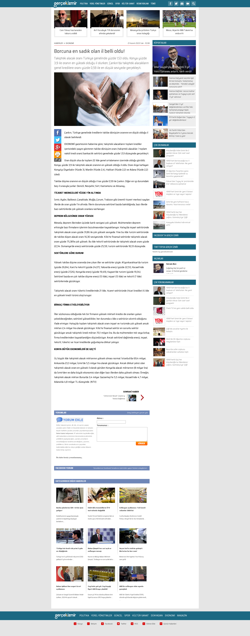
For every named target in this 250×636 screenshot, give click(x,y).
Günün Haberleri (169, 623)
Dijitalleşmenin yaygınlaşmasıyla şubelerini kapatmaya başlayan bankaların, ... (67, 519)
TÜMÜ (153, 3)
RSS (136, 623)
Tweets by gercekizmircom (162, 251)
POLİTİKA (84, 3)
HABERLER (58, 43)
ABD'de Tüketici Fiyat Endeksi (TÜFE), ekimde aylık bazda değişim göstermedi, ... (133, 597)
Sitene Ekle (150, 623)
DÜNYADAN (157, 615)
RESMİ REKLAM (143, 3)
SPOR (117, 3)
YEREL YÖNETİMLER (97, 3)
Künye (80, 623)
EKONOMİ (70, 43)
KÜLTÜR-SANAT (128, 3)
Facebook (109, 623)
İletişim (94, 623)
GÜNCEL (110, 3)
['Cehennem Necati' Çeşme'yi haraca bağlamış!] (132, 402)
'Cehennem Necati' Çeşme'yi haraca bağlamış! (114, 397)
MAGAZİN (182, 615)
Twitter (123, 623)
